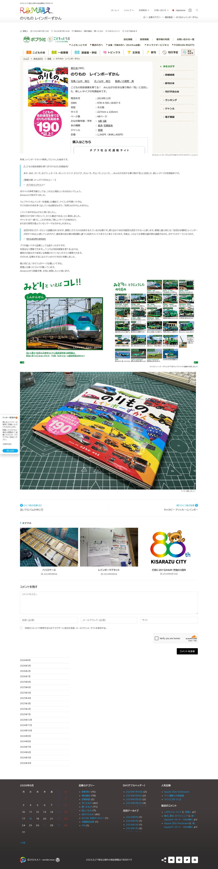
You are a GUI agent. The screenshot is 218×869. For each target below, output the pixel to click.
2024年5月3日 (134, 799)
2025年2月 (25, 709)
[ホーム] (144, 17)
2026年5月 (25, 666)
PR (83, 826)
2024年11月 (26, 725)
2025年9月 (25, 682)
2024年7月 (25, 747)
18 (30, 819)
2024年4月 (25, 763)
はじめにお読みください (93, 818)
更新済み (78, 31)
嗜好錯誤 (88, 31)
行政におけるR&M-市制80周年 (169, 570)
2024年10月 (26, 731)
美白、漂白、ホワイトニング (176, 816)
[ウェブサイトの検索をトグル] (197, 10)
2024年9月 (25, 736)
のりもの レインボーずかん (187, 17)
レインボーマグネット (109, 570)
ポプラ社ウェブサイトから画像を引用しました (182, 366)
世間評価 (86, 799)
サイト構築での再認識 (174, 796)
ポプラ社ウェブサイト (34, 185)
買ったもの (98, 31)
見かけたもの (88, 814)
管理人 (188, 812)
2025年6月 (25, 687)
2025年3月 (25, 704)
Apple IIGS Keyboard (176, 792)
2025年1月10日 (134, 792)
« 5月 (22, 843)
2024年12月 (26, 720)
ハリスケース (49, 570)
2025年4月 (25, 698)
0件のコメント (114, 31)
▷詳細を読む (7, 444)
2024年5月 (25, 758)
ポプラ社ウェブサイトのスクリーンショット (183, 155)
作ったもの (87, 803)
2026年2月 (25, 671)
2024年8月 (25, 741)
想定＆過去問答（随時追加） (36, 239)
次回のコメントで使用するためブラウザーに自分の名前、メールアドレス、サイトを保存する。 (66, 628)
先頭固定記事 (88, 822)
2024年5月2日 (134, 803)
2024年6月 (25, 752)
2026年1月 (25, 676)
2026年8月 (25, 660)
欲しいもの (87, 811)
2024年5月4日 (134, 796)
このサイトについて (173, 812)
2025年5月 (25, 693)
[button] (171, 860)
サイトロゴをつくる (172, 799)
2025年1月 (25, 714)
